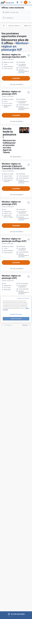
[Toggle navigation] (29, 2)
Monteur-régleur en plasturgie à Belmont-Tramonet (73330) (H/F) (13, 166)
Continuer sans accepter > (23, 298)
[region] (16, 309)
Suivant (25, 325)
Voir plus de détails (16, 84)
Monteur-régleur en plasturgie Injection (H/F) (14, 55)
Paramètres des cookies (16, 314)
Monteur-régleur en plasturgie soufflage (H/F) (14, 239)
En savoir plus (15, 157)
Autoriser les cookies (16, 318)
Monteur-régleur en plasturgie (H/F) (11, 92)
